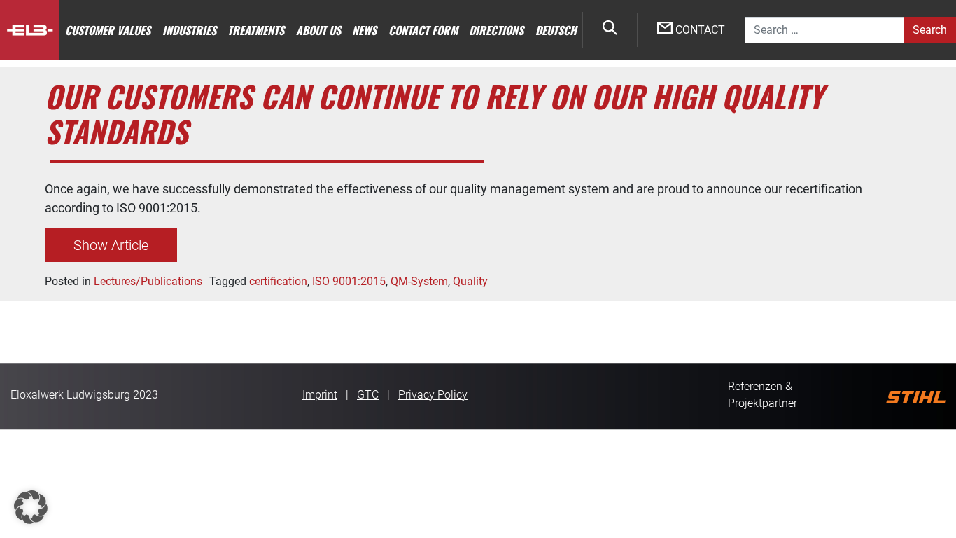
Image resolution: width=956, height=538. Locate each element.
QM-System (419, 281)
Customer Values (107, 30)
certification (278, 281)
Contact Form (423, 30)
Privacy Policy (433, 394)
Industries (189, 30)
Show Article (110, 245)
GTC (368, 394)
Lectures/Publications (148, 281)
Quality (470, 281)
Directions (496, 30)
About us (318, 30)
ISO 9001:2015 (349, 281)
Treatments (255, 30)
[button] (31, 507)
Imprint (319, 394)
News (364, 30)
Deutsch (556, 30)
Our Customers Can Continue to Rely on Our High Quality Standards (434, 113)
